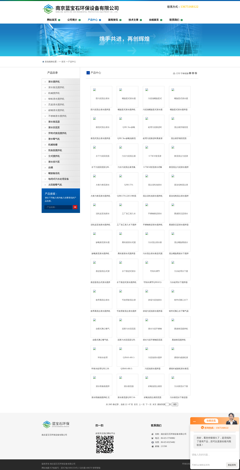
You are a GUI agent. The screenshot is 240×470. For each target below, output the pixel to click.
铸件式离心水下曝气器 (179, 311)
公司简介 (72, 19)
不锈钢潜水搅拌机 (57, 116)
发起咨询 (232, 465)
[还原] (193, 73)
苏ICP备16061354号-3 (70, 468)
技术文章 (133, 19)
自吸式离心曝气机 (100, 340)
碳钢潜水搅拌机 (56, 110)
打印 (178, 73)
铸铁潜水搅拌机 (56, 99)
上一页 (142, 404)
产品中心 (93, 19)
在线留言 (154, 19)
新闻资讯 (113, 19)
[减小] (190, 73)
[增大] (196, 73)
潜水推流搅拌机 (56, 87)
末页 (154, 404)
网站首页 (52, 19)
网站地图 (45, 468)
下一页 (149, 404)
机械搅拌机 (54, 93)
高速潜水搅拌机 (56, 104)
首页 (63, 62)
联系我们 (174, 19)
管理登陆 (96, 468)
